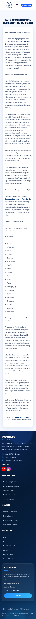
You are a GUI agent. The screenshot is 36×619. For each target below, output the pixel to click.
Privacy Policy (8, 554)
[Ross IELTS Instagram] (9, 469)
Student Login (26, 5)
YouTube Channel (9, 546)
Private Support (8, 516)
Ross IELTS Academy (18, 417)
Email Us (18, 596)
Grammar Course (8, 490)
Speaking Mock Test (10, 512)
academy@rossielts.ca (11, 583)
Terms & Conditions (9, 559)
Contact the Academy (10, 525)
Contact (6, 550)
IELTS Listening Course (11, 495)
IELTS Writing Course (10, 482)
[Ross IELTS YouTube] (4, 469)
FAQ (4, 541)
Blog (4, 537)
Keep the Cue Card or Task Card (17, 199)
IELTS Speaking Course (11, 486)
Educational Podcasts (10, 520)
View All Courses (8, 499)
